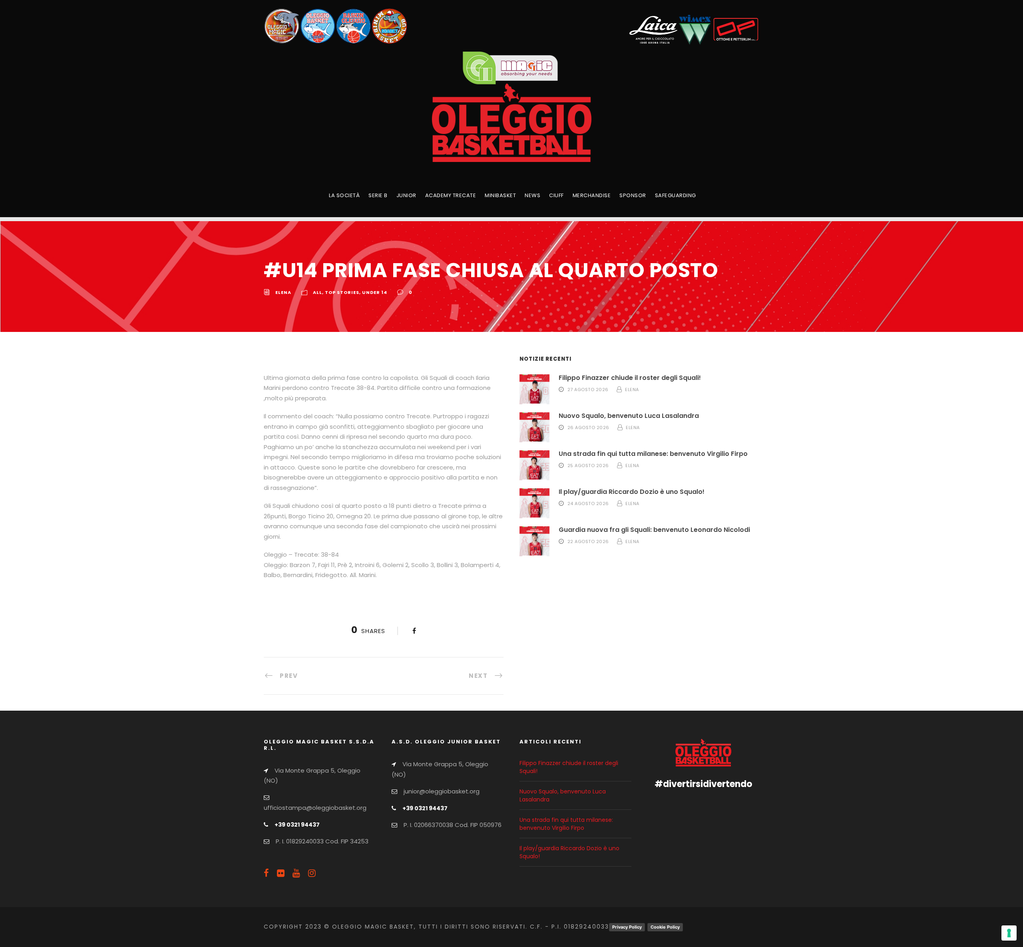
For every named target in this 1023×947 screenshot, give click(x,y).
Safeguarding (675, 195)
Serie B (378, 195)
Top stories (342, 292)
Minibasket (500, 195)
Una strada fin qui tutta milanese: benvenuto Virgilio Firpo (653, 453)
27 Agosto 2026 (588, 389)
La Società (344, 195)
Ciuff (556, 195)
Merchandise (592, 195)
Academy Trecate (450, 195)
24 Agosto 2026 (588, 503)
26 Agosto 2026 (588, 427)
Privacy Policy (627, 927)
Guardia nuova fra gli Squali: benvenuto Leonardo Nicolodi (654, 529)
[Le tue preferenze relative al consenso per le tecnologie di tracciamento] (1009, 933)
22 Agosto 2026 (588, 541)
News (532, 195)
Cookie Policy (665, 927)
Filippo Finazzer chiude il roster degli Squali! (630, 377)
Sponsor (632, 195)
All (317, 292)
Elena (283, 292)
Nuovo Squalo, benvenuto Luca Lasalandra (629, 415)
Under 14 (374, 292)
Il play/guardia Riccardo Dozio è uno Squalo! (632, 491)
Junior (406, 195)
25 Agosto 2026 (588, 465)
